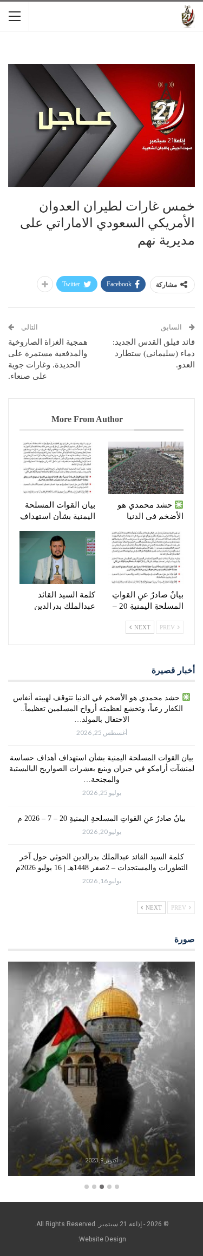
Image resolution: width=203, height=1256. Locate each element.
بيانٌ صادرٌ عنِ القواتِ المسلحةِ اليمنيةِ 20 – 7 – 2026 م (101, 818)
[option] (101, 1071)
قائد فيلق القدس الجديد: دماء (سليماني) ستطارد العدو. (154, 353)
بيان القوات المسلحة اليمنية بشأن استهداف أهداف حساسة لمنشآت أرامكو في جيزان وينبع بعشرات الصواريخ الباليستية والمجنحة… (101, 769)
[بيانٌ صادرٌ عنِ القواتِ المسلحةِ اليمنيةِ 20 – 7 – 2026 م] (146, 557)
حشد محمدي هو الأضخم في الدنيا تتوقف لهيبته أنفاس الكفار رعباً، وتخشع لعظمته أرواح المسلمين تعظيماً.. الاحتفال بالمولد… (98, 709)
